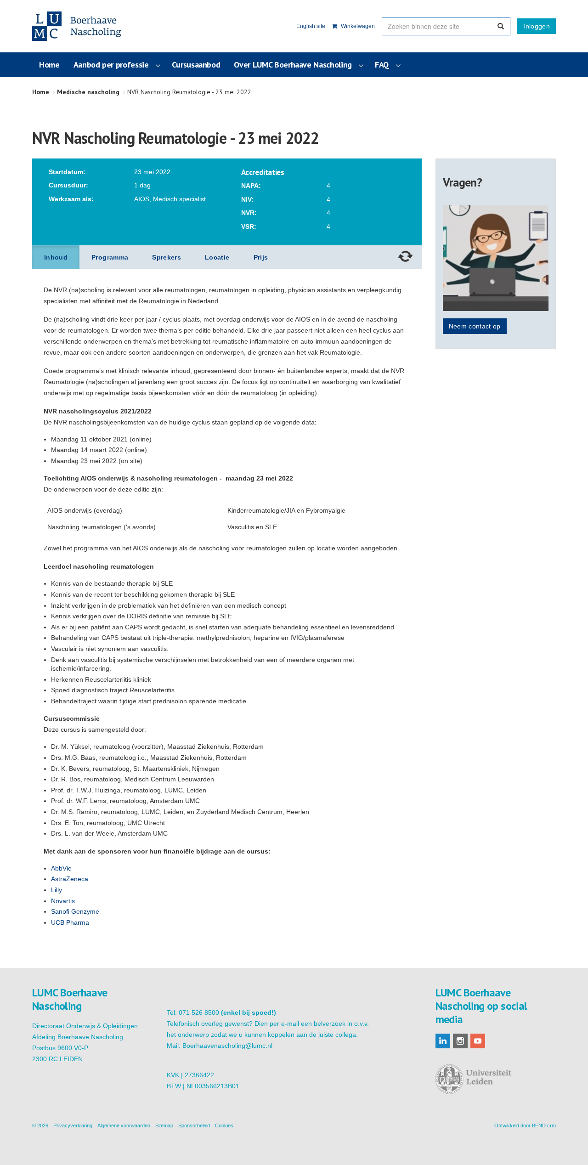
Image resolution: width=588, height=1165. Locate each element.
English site (310, 26)
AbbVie (61, 868)
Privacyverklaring (72, 1125)
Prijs (261, 257)
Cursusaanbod (196, 64)
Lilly (56, 890)
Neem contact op (475, 326)
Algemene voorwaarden (123, 1125)
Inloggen (536, 26)
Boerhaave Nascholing (77, 26)
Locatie (217, 257)
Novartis (63, 901)
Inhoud (56, 257)
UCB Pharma (70, 922)
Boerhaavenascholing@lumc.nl (227, 1045)
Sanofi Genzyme (75, 911)
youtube (477, 1041)
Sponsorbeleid (194, 1125)
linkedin (442, 1041)
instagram (460, 1041)
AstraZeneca (69, 878)
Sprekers (166, 257)
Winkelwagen (357, 26)
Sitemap (164, 1125)
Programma (109, 257)
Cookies (224, 1125)
